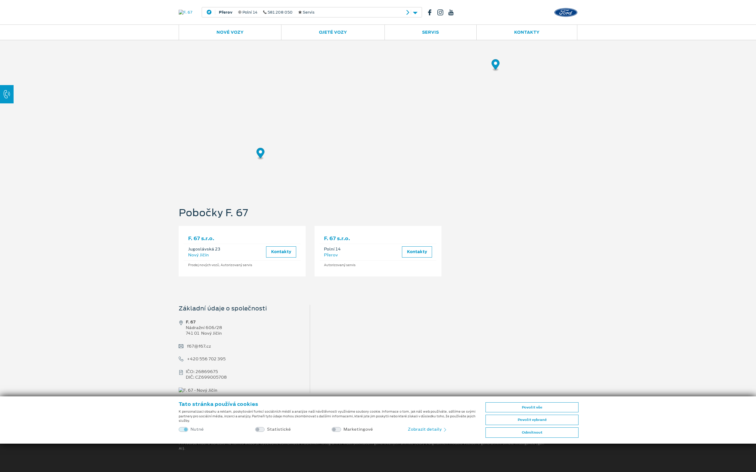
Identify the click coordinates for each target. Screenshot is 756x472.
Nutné (197, 429)
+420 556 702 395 (206, 359)
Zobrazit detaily (425, 429)
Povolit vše (532, 407)
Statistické (279, 429)
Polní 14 (267, 12)
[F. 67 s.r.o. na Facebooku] (432, 12)
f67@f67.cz (199, 346)
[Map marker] (496, 65)
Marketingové (358, 429)
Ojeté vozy (333, 32)
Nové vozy (230, 32)
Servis (430, 32)
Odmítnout (532, 432)
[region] (378, 114)
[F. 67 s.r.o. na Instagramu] (442, 12)
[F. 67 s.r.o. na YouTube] (453, 12)
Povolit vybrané (532, 419)
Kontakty (527, 32)
